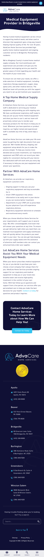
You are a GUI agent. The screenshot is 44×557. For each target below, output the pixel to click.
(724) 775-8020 (18, 419)
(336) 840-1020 (19, 478)
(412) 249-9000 (19, 399)
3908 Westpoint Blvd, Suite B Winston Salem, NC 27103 (22, 493)
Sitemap (14, 538)
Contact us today (29, 291)
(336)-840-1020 (19, 458)
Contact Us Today (22, 331)
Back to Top (21, 530)
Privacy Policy (25, 538)
